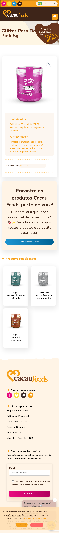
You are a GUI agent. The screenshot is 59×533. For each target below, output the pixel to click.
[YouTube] (23, 395)
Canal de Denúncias (16, 427)
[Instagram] (9, 3)
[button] (55, 17)
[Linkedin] (19, 3)
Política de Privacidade (18, 416)
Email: (12, 468)
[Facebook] (3, 3)
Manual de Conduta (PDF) (20, 438)
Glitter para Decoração (32, 166)
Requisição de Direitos (18, 410)
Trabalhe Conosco (16, 432)
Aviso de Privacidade (17, 421)
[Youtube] (14, 3)
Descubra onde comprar (30, 241)
